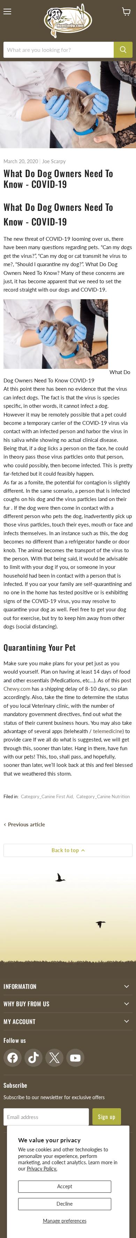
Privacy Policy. (42, 1169)
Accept (64, 1186)
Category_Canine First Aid (47, 796)
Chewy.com (16, 688)
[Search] (123, 50)
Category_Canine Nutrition (103, 796)
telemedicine (107, 731)
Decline (64, 1204)
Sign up (107, 1116)
